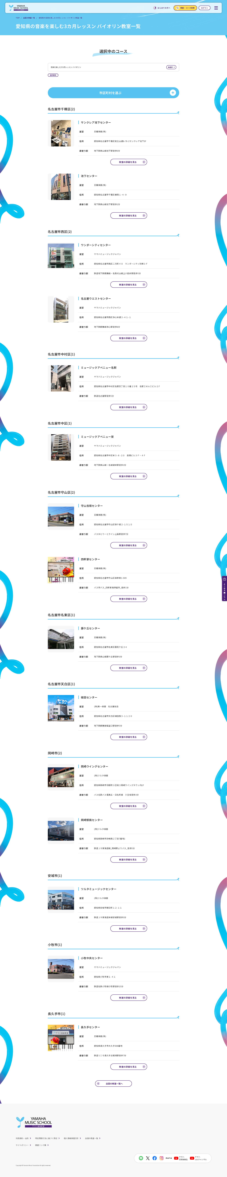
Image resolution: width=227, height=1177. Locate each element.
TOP (18, 18)
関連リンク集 (40, 1145)
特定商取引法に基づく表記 (46, 1138)
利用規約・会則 (22, 1138)
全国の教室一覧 (29, 18)
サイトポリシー (22, 1145)
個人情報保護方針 (71, 1138)
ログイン (204, 8)
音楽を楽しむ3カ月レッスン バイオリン (112, 67)
